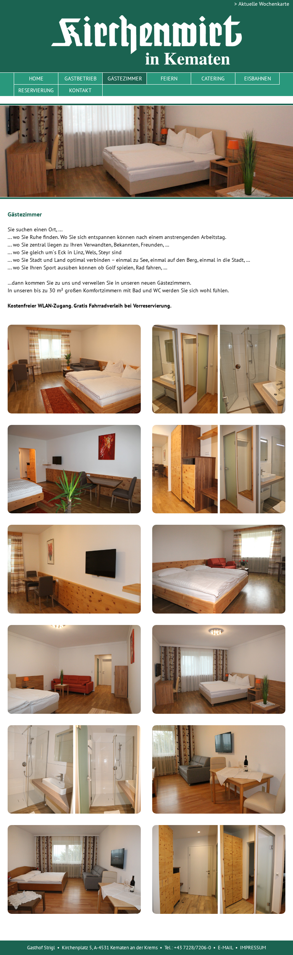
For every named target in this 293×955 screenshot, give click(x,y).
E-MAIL (225, 947)
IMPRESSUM (253, 947)
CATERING (213, 78)
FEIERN (169, 78)
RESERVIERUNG (36, 90)
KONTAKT (80, 90)
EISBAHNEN (257, 78)
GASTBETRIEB (80, 78)
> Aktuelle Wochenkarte (261, 3)
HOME (36, 78)
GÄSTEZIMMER (125, 78)
